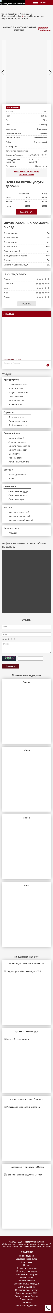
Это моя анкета (26, 175)
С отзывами (26, 1262)
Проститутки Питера (33, 1242)
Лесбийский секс (16, 400)
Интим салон (26, 14)
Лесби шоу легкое (17, 417)
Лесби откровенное (17, 425)
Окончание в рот (16, 499)
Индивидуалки (26, 1256)
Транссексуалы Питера (26, 1296)
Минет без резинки (17, 450)
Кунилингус (14, 454)
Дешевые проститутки (26, 1259)
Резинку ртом (14, 458)
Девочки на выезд (26, 1280)
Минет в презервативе (19, 446)
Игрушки (12, 533)
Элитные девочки (26, 1287)
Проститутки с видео (26, 1271)
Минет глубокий (16, 438)
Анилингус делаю (17, 442)
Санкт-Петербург (9, 14)
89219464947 (26, 212)
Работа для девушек (26, 1305)
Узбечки (27, 1302)
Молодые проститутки (26, 1274)
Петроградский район (11, 16)
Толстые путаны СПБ (26, 1293)
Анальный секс (15, 388)
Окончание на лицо (17, 495)
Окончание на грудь (18, 491)
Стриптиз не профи (17, 421)
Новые (26, 1265)
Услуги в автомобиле (18, 461)
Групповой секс (15, 396)
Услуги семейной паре (19, 392)
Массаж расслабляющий (20, 520)
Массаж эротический (18, 512)
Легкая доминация (17, 474)
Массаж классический (19, 516)
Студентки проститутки (26, 1290)
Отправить (10, 666)
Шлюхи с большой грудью (26, 1283)
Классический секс (17, 384)
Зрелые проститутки (26, 1268)
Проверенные (26, 1299)
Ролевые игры (15, 404)
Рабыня (12, 478)
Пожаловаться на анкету (26, 172)
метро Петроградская (34, 16)
